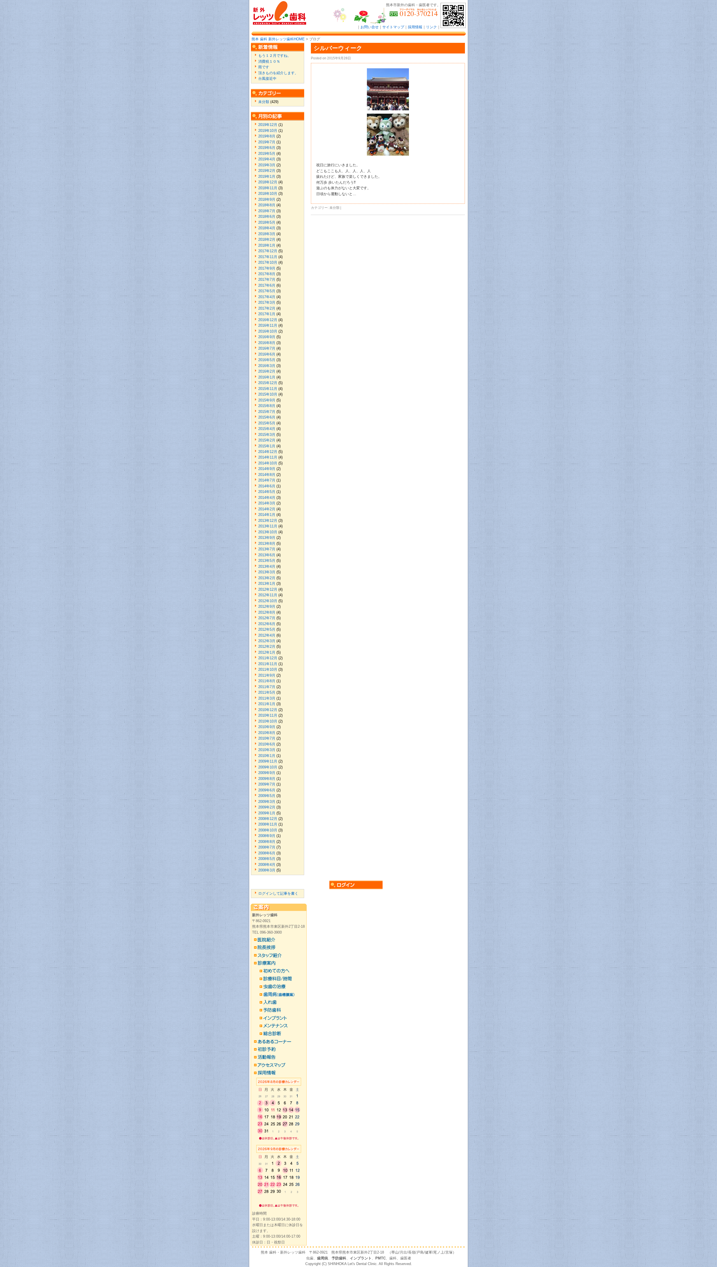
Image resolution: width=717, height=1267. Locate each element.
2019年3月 (266, 165)
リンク (431, 27)
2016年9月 (266, 337)
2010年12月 (267, 710)
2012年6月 (266, 624)
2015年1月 (266, 446)
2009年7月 (266, 784)
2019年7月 (266, 142)
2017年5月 (266, 291)
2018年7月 (266, 211)
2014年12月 (267, 452)
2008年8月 (266, 842)
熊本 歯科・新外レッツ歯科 (283, 1252)
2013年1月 (266, 583)
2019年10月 (267, 130)
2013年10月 (267, 532)
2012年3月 (266, 641)
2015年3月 (266, 435)
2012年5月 (266, 629)
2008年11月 (267, 824)
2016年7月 (266, 348)
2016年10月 (267, 331)
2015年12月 (267, 383)
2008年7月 (266, 847)
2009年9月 (266, 773)
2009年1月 (266, 813)
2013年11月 (267, 526)
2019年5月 (266, 153)
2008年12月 (267, 819)
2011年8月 (266, 681)
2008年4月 (266, 864)
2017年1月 (266, 314)
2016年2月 (266, 371)
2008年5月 (266, 859)
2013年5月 (266, 560)
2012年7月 (266, 618)
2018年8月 (266, 205)
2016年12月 (267, 320)
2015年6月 (266, 417)
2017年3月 (266, 302)
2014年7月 (266, 480)
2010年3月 (266, 750)
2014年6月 (266, 486)
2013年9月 (266, 538)
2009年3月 (266, 802)
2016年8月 (266, 343)
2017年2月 (266, 308)
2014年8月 (266, 475)
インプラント (361, 1258)
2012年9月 (266, 606)
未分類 (334, 208)
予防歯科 (339, 1258)
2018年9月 (266, 199)
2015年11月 (267, 389)
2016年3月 (266, 366)
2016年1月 (266, 377)
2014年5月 (266, 492)
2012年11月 (267, 595)
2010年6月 (266, 744)
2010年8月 (266, 733)
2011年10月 (267, 669)
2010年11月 (267, 715)
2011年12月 (267, 658)
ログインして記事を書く (278, 893)
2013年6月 (266, 555)
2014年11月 (267, 457)
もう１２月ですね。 (274, 55)
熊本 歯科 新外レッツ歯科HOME (278, 39)
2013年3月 (266, 572)
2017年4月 (266, 297)
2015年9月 (266, 400)
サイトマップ (393, 27)
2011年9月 (266, 675)
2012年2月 (266, 646)
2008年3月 (266, 870)
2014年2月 (266, 509)
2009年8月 (266, 779)
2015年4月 (266, 429)
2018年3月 (266, 234)
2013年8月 (266, 543)
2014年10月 (267, 463)
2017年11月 (267, 257)
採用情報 (415, 27)
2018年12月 (267, 182)
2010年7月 (266, 738)
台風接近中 (267, 78)
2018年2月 (266, 239)
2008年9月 (266, 836)
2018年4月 (266, 228)
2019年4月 (266, 159)
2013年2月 (266, 578)
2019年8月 (266, 136)
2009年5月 (266, 796)
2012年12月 (267, 589)
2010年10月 (267, 721)
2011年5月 (266, 692)
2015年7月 (266, 412)
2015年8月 (266, 406)
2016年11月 (267, 325)
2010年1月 (266, 756)
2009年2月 (266, 807)
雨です (263, 67)
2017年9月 (266, 268)
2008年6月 (266, 853)
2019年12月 (267, 125)
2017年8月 (266, 274)
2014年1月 (266, 515)
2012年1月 (266, 652)
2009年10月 (267, 767)
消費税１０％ (269, 61)
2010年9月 (266, 727)
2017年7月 (266, 279)
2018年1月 (266, 245)
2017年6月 (266, 285)
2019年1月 (266, 176)
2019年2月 (266, 171)
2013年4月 (266, 566)
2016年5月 (266, 360)
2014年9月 (266, 469)
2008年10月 (267, 830)
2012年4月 (266, 635)
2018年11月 (267, 188)
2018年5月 (266, 222)
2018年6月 (266, 216)
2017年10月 (267, 262)
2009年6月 (266, 790)
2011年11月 (267, 664)
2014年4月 (266, 497)
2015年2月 (266, 440)
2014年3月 (266, 503)
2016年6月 (266, 354)
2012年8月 (266, 612)
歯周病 (322, 1258)
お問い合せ (369, 27)
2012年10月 (267, 601)
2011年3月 (266, 698)
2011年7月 (266, 687)
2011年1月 (266, 704)
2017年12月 (267, 251)
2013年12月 (267, 520)
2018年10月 (267, 193)
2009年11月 (267, 761)
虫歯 (309, 1258)
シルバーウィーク (338, 48)
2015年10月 (267, 394)
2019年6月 (266, 148)
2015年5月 (266, 423)
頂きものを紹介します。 (278, 73)
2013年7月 (266, 549)
